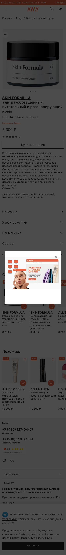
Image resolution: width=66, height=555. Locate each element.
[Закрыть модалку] (56, 257)
